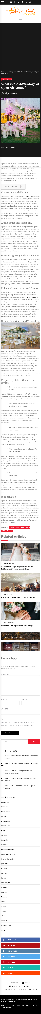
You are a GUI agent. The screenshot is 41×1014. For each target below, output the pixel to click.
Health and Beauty (7, 849)
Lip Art (3, 878)
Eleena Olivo (12, 93)
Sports (3, 906)
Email (24, 700)
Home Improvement (8, 854)
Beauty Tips (5, 802)
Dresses (4, 816)
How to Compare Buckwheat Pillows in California (21, 763)
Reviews (4, 897)
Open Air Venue (7, 531)
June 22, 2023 (7, 594)
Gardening (4, 835)
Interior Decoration (7, 859)
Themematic (11, 1001)
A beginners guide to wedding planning (18, 597)
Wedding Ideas (7, 79)
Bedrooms (4, 807)
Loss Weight (5, 883)
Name (4, 700)
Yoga (3, 930)
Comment (5, 674)
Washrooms (5, 916)
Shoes (3, 902)
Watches (4, 921)
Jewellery (4, 864)
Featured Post (6, 826)
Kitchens (4, 868)
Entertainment (6, 821)
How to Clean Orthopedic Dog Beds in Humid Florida (20, 779)
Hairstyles (4, 840)
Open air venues (30, 297)
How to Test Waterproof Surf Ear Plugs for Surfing (20, 787)
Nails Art (4, 892)
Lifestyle (4, 873)
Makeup (4, 887)
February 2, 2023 (8, 623)
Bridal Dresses (6, 811)
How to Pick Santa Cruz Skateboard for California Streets (22, 757)
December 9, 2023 (8, 564)
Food (3, 830)
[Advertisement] (20, 48)
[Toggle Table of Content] (21, 186)
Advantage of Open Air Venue (20, 527)
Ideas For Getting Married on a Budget (17, 626)
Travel (3, 911)
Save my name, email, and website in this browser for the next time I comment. (17, 724)
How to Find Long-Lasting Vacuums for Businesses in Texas (18, 772)
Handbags (4, 845)
